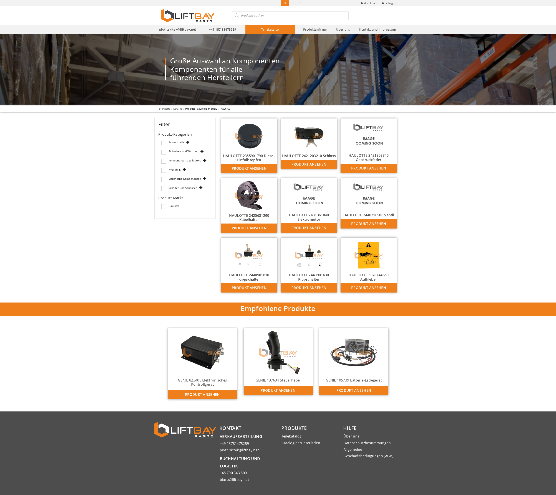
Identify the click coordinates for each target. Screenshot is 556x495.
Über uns (343, 29)
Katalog (177, 108)
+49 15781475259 (234, 443)
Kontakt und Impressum (377, 29)
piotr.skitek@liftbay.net (177, 29)
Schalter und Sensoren (183, 188)
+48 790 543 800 (233, 472)
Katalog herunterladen (301, 443)
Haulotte (174, 206)
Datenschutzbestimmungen (367, 443)
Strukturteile (176, 142)
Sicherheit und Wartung (184, 151)
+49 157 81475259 (222, 29)
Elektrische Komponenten (185, 179)
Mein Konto (370, 3)
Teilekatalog (270, 29)
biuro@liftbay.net (234, 479)
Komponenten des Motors (185, 160)
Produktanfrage (315, 29)
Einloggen (391, 3)
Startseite (164, 108)
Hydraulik (175, 169)
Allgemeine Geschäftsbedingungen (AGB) (368, 452)
